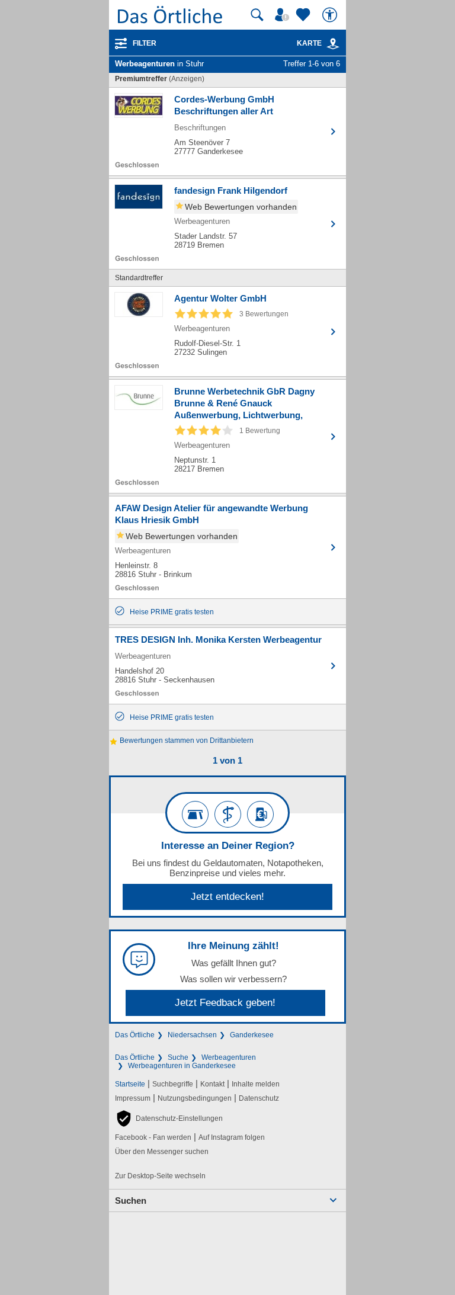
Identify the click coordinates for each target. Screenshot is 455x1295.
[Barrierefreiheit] (331, 15)
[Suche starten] (257, 15)
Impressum (132, 1098)
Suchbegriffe (172, 1084)
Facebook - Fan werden (153, 1137)
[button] (169, 1118)
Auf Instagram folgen (231, 1137)
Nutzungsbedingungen (195, 1098)
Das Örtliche (135, 1035)
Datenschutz (259, 1098)
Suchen (130, 1200)
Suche (178, 1057)
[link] (333, 44)
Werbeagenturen (228, 1057)
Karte (309, 43)
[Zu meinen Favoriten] (304, 15)
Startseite (130, 1084)
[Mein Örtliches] (284, 15)
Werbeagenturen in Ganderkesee (182, 1066)
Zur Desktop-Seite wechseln (160, 1176)
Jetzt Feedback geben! (225, 1002)
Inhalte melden (256, 1084)
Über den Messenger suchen (162, 1151)
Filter (144, 43)
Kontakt (212, 1084)
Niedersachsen (192, 1035)
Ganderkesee (252, 1035)
